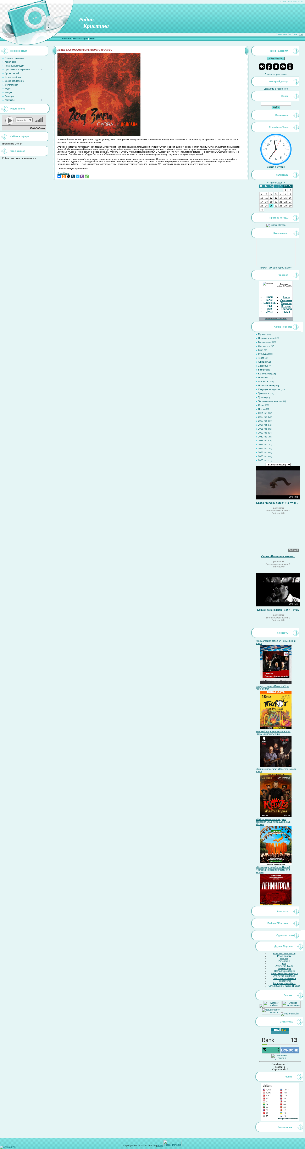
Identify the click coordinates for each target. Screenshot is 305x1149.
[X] (68, 176)
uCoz (160, 1145)
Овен (269, 297)
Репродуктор (284, 981)
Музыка (262, 334)
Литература (264, 346)
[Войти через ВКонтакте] (262, 66)
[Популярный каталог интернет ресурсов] (290, 1052)
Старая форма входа (276, 74)
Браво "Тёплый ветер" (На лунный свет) (278, 503)
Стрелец (286, 303)
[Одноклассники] (64, 176)
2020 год (262, 436)
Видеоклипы (264, 342)
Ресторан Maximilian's (284, 983)
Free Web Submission (284, 953)
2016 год (262, 421)
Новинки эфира (266, 338)
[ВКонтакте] (59, 176)
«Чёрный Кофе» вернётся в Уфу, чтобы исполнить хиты (273, 732)
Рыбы (286, 312)
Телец (269, 300)
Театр (261, 358)
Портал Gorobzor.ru (284, 971)
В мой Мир (63, 173)
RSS (301, 34)
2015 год (262, 417)
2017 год (262, 425)
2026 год (262, 460)
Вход (92, 38)
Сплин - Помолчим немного (278, 556)
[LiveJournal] (73, 176)
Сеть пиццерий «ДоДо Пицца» (284, 986)
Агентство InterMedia (284, 976)
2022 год (262, 444)
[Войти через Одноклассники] (290, 66)
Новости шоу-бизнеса (284, 978)
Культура (263, 354)
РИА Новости (284, 956)
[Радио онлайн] (290, 1013)
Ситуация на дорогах (269, 389)
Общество (263, 381)
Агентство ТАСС (284, 966)
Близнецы (270, 302)
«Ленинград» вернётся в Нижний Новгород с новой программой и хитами (273, 869)
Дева (269, 311)
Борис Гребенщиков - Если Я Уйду (278, 610)
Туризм (262, 397)
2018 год (262, 429)
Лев (269, 308)
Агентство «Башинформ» (284, 973)
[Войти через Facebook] (269, 66)
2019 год (262, 432)
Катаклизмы (264, 373)
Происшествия (266, 385)
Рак (269, 305)
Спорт (261, 405)
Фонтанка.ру (284, 968)
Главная (66, 38)
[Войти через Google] (283, 66)
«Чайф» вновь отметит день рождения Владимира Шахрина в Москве (273, 822)
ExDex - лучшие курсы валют (276, 267)
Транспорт (263, 393)
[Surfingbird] (77, 176)
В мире (262, 369)
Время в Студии (276, 167)
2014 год (262, 413)
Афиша (262, 362)
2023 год (262, 448)
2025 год (262, 456)
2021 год (262, 440)
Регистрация (80, 38)
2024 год (262, 452)
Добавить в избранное (276, 88)
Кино (260, 350)
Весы (286, 297)
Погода (262, 409)
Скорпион (286, 300)
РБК (284, 963)
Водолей (286, 309)
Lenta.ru (284, 958)
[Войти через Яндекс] (276, 66)
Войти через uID (276, 58)
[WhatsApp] (87, 176)
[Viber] (82, 176)
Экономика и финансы (270, 401)
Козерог (286, 306)
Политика (263, 377)
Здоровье (263, 365)
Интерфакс (284, 961)
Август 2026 (276, 182)
